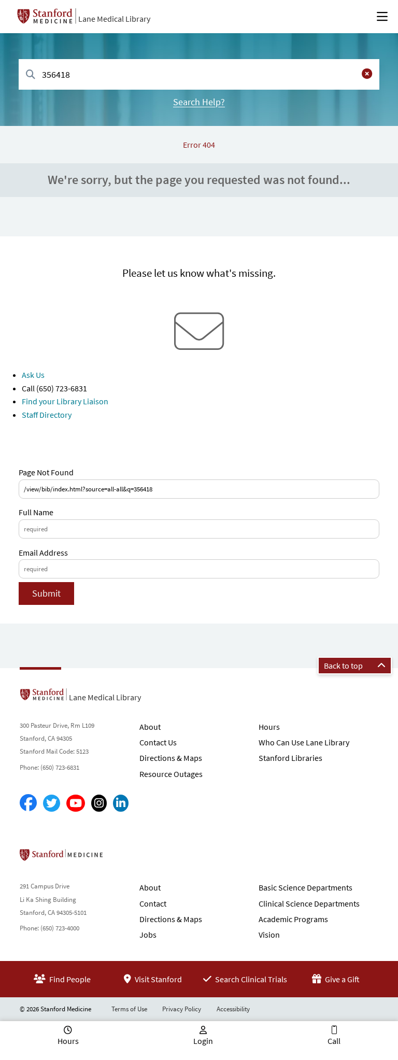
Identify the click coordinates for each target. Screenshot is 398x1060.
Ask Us (33, 375)
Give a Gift (341, 979)
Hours (269, 727)
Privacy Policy (181, 1009)
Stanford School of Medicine (121, 858)
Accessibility (233, 1009)
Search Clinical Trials (250, 979)
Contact (152, 903)
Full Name (36, 512)
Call (334, 1041)
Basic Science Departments (305, 887)
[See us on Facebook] (28, 803)
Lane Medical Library (114, 18)
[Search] (30, 74)
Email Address (43, 552)
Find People (69, 979)
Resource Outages (171, 774)
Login (203, 1041)
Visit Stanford (157, 979)
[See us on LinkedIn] (121, 803)
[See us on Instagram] (99, 803)
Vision (269, 934)
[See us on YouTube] (75, 803)
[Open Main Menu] (382, 16)
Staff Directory (47, 414)
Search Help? (199, 102)
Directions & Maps (170, 758)
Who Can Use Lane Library (304, 742)
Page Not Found (46, 472)
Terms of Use (129, 1009)
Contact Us (158, 742)
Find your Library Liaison (65, 401)
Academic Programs (293, 919)
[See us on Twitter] (51, 803)
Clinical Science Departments (309, 903)
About (150, 727)
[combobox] (199, 74)
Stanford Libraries (290, 758)
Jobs (148, 934)
